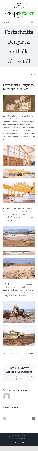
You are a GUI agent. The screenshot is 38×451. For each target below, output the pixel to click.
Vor (32, 74)
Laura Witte (9, 353)
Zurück (26, 74)
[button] (4, 417)
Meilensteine (27, 353)
